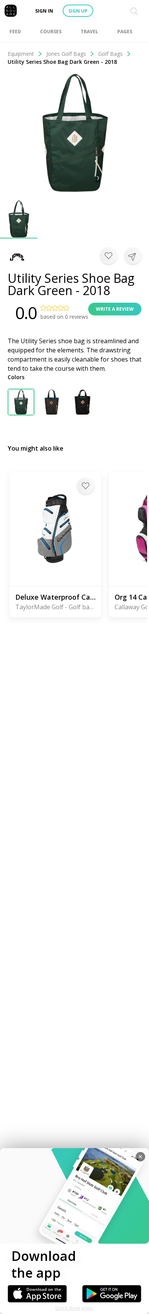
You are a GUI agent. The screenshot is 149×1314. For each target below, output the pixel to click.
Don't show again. (74, 1308)
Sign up (77, 11)
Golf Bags (110, 53)
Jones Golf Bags (66, 53)
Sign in (44, 11)
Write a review (115, 309)
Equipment (21, 53)
